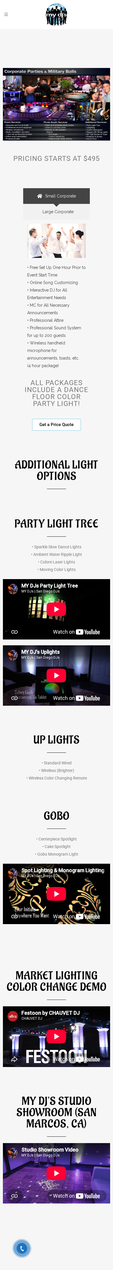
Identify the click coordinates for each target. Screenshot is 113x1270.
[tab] (56, 196)
